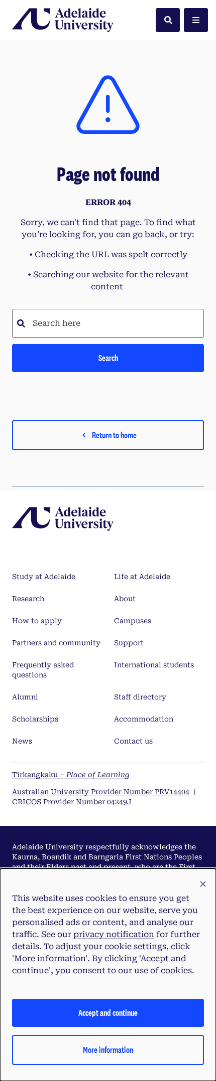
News (22, 741)
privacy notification (113, 934)
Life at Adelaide (142, 577)
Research (28, 599)
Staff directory (140, 697)
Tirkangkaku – (71, 775)
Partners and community (56, 643)
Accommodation (143, 719)
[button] (203, 884)
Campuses (132, 621)
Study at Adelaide (43, 577)
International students (154, 665)
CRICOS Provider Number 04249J (72, 802)
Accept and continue (108, 1012)
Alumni (25, 697)
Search (108, 358)
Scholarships (35, 719)
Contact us (133, 741)
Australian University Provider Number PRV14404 (100, 792)
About (125, 599)
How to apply (37, 621)
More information (108, 1049)
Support (129, 643)
